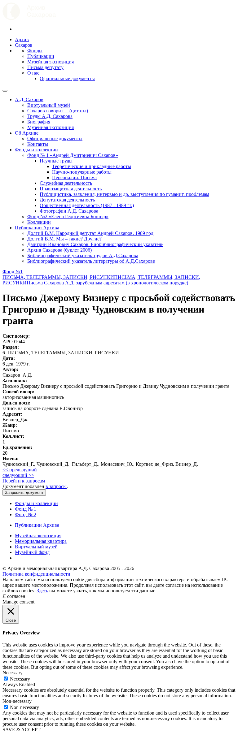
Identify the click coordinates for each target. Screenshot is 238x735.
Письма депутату (45, 67)
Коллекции (39, 222)
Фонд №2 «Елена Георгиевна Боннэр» (67, 216)
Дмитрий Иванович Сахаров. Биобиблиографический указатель (95, 244)
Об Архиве (26, 133)
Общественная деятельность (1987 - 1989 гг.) (87, 205)
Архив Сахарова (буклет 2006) (59, 250)
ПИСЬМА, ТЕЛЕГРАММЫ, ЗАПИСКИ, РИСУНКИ (58, 277)
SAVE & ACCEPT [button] (21, 729)
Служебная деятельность (66, 183)
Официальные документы (67, 78)
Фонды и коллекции (36, 149)
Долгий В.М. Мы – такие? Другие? (64, 238)
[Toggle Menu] (4, 91)
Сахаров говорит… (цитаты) (57, 110)
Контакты (37, 144)
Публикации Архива (37, 227)
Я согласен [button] (13, 596)
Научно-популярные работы (82, 172)
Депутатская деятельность (67, 199)
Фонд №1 (12, 271)
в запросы (56, 486)
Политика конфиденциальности (36, 574)
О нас (33, 73)
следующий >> (18, 475)
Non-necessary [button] (17, 701)
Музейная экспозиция (50, 61)
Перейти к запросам (23, 480)
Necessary (20, 678)
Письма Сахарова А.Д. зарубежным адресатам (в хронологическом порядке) (107, 282)
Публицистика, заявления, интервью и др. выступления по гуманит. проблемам (124, 194)
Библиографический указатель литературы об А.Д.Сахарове (91, 261)
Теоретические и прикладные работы (91, 166)
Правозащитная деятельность (71, 188)
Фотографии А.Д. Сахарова (69, 211)
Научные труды (56, 160)
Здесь (42, 590)
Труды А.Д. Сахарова (50, 116)
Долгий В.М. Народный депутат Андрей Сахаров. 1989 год (90, 233)
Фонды (34, 50)
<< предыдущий (19, 469)
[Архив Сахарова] (29, 18)
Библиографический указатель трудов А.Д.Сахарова (82, 255)
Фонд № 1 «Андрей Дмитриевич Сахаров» (72, 155)
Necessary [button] (12, 672)
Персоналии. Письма (74, 177)
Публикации (40, 56)
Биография (38, 121)
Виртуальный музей (48, 105)
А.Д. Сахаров (29, 99)
